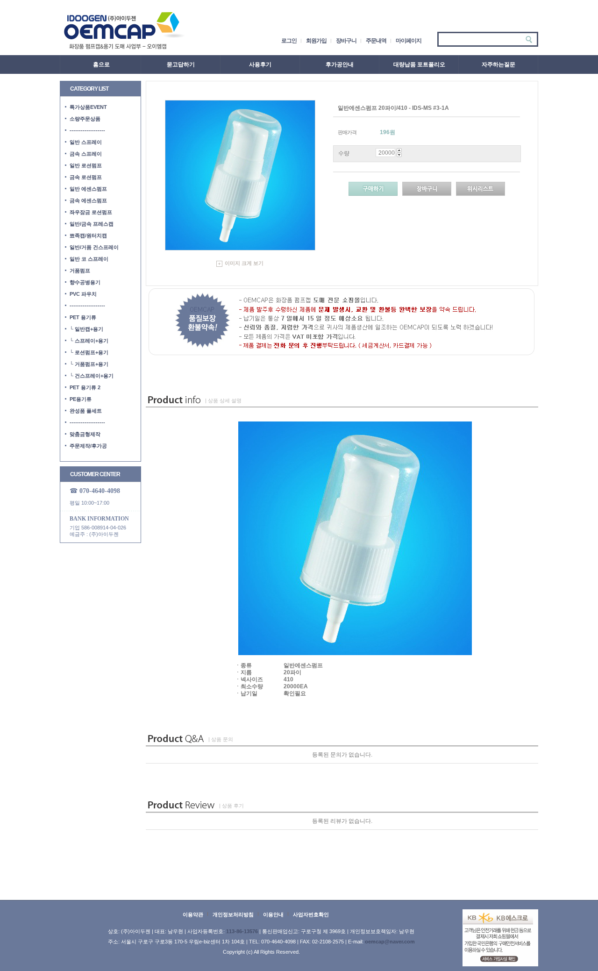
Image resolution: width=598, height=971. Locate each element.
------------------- (87, 130)
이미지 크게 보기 (244, 263)
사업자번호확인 (311, 914)
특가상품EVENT (88, 107)
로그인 (289, 40)
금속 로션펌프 (86, 177)
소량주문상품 (85, 118)
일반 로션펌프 (86, 165)
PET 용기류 (83, 317)
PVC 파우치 (83, 294)
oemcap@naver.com (390, 941)
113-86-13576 (242, 931)
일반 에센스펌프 (88, 189)
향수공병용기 (85, 282)
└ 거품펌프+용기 (89, 364)
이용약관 (193, 914)
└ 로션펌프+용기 (89, 352)
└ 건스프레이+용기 (92, 375)
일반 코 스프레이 (89, 259)
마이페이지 (408, 40)
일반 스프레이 (86, 142)
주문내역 (376, 40)
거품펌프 (80, 270)
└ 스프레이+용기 (89, 340)
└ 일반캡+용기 (86, 329)
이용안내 (273, 914)
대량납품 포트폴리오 (419, 64)
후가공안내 (340, 64)
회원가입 (316, 40)
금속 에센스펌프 (88, 200)
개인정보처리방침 (233, 914)
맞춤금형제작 (85, 434)
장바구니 (346, 40)
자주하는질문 (498, 64)
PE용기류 (81, 399)
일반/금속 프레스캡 (92, 224)
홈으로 (101, 64)
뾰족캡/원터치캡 (88, 235)
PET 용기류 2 (85, 387)
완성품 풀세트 (86, 411)
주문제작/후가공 (88, 446)
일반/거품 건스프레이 (94, 247)
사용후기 (260, 64)
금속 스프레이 (86, 154)
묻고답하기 (181, 64)
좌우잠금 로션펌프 (91, 212)
